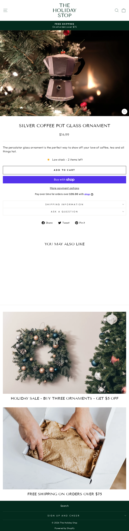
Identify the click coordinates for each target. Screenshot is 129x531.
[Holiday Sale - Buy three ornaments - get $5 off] (64, 353)
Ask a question (64, 211)
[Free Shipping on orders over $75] (64, 448)
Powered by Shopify (64, 528)
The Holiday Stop (64, 10)
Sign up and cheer (64, 515)
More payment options (64, 188)
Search (64, 505)
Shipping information (64, 204)
